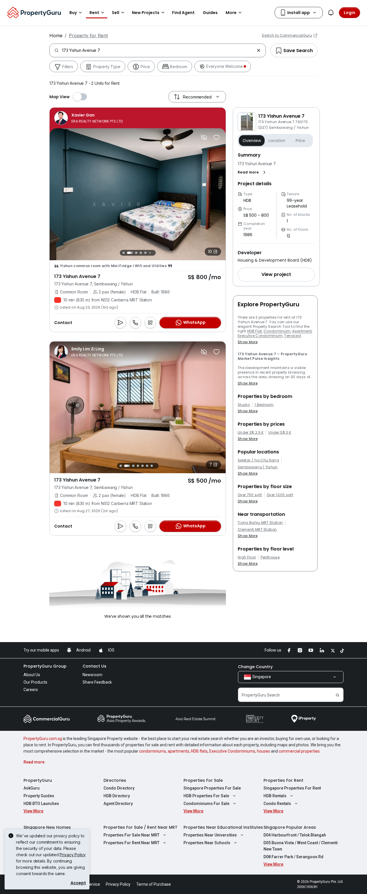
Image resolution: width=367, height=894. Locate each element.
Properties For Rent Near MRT (131, 842)
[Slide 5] (145, 253)
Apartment (302, 331)
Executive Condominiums (232, 751)
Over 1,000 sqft (280, 495)
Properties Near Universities (210, 835)
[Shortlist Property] (216, 137)
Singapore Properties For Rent (292, 788)
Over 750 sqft (250, 495)
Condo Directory (119, 788)
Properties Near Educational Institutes (223, 827)
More (231, 12)
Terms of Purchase (153, 884)
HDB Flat (254, 331)
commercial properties (299, 751)
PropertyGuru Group (45, 666)
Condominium (277, 331)
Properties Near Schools (207, 842)
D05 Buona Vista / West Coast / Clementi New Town (300, 845)
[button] (253, 172)
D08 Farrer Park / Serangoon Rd (293, 856)
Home (56, 35)
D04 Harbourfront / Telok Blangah (294, 835)
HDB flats (199, 751)
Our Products (35, 682)
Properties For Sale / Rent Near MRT (140, 827)
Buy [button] (73, 12)
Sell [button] (115, 12)
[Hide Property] (203, 137)
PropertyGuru (38, 780)
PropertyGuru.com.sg (43, 738)
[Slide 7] (154, 252)
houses (263, 751)
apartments (178, 751)
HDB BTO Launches (41, 803)
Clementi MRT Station (257, 529)
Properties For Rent (283, 780)
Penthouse (270, 557)
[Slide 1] (123, 253)
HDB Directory (117, 796)
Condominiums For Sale (206, 803)
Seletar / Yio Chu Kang (258, 460)
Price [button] (300, 140)
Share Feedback (97, 682)
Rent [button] (94, 12)
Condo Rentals (277, 803)
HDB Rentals (274, 796)
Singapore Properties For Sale (212, 788)
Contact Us (94, 666)
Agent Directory (118, 803)
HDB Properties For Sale (206, 796)
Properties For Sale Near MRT (131, 835)
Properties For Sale (203, 780)
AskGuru (32, 788)
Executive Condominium (260, 335)
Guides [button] (210, 12)
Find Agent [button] (183, 12)
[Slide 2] (130, 253)
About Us (32, 674)
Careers (31, 689)
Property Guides (39, 796)
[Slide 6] (150, 252)
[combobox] (158, 50)
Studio (244, 404)
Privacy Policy (73, 854)
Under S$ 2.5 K (250, 432)
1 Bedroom (264, 404)
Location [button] (276, 140)
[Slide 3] (136, 253)
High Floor (247, 557)
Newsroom (92, 674)
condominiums (152, 751)
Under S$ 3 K (279, 432)
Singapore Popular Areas (289, 827)
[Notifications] (331, 12)
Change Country (255, 667)
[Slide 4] (141, 253)
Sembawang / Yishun (258, 467)
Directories (115, 780)
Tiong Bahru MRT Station (260, 522)
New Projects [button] (145, 12)
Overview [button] (252, 140)
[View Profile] (88, 118)
